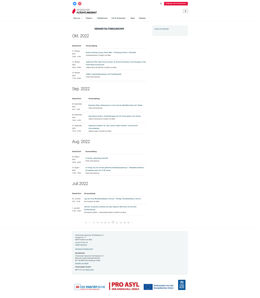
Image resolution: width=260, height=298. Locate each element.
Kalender (142, 18)
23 (117, 223)
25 (125, 223)
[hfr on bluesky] (74, 3)
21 (109, 223)
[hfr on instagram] (79, 3)
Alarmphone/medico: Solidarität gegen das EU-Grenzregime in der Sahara (115, 116)
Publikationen (102, 18)
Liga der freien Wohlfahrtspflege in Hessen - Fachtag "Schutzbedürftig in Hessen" (112, 199)
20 (105, 223)
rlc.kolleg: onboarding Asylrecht (96, 158)
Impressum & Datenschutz (84, 249)
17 (94, 223)
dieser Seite (90, 270)
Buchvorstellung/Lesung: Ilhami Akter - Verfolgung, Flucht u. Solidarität (111, 52)
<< (86, 222)
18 (98, 223)
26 (128, 223)
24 (121, 223)
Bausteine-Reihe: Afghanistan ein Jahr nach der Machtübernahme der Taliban (115, 105)
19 (101, 223)
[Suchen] (161, 4)
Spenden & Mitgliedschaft (176, 3)
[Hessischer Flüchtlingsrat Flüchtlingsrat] (85, 11)
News (133, 18)
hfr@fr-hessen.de (81, 245)
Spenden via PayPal (81, 263)
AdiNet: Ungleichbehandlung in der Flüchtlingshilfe (103, 74)
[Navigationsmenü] (185, 11)
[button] (81, 18)
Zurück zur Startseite (161, 29)
